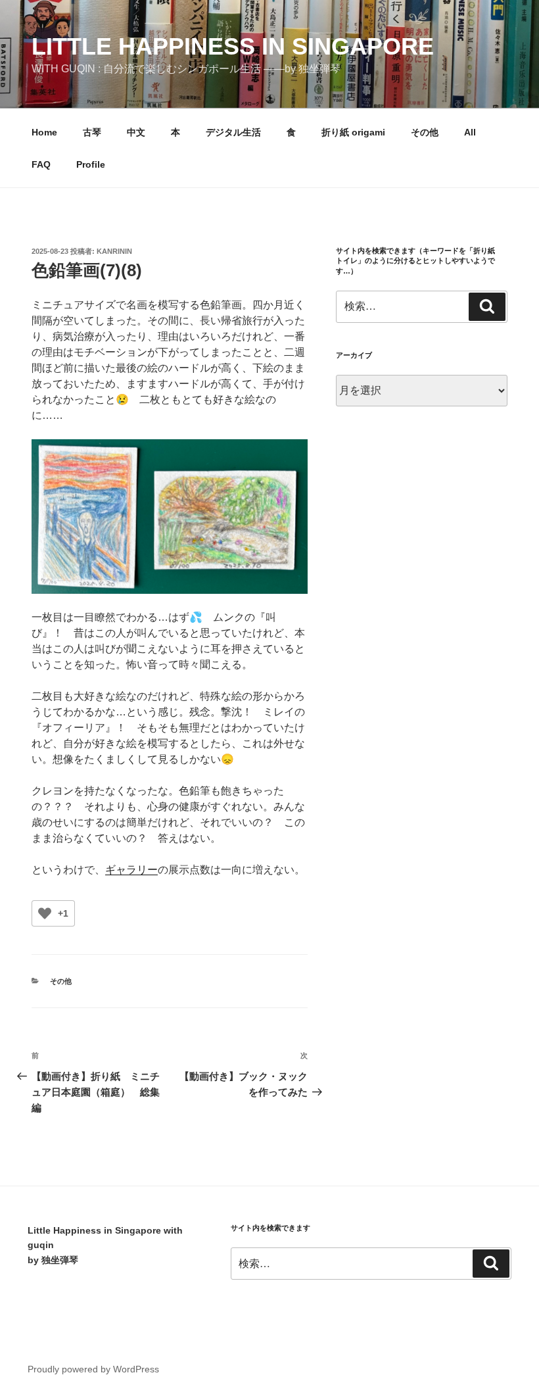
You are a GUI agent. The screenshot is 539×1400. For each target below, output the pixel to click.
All (470, 132)
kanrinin (114, 251)
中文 (136, 132)
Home (44, 132)
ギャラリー (131, 869)
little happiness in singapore (233, 46)
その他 (424, 132)
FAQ (41, 164)
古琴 (92, 132)
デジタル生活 (233, 132)
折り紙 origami (353, 132)
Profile (90, 164)
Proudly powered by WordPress (93, 1369)
